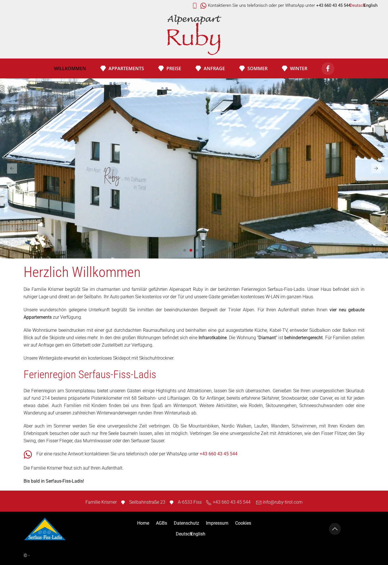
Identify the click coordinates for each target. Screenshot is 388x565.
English (370, 5)
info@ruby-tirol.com (283, 502)
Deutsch (357, 5)
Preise (173, 68)
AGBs (161, 523)
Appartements (126, 68)
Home (143, 523)
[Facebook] (328, 68)
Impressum (217, 523)
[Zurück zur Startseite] (194, 35)
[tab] (184, 250)
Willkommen (70, 68)
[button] (12, 168)
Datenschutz (186, 523)
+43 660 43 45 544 (218, 453)
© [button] (25, 555)
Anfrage (214, 68)
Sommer (257, 68)
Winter (298, 68)
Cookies (243, 523)
